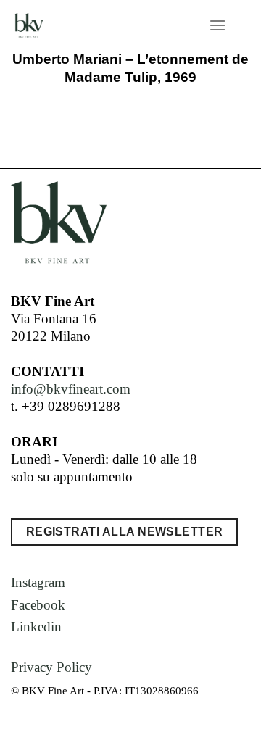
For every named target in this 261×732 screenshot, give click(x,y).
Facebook (38, 604)
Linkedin (36, 626)
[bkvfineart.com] (85, 25)
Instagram (38, 582)
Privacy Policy (51, 667)
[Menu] (217, 25)
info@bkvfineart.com (70, 388)
